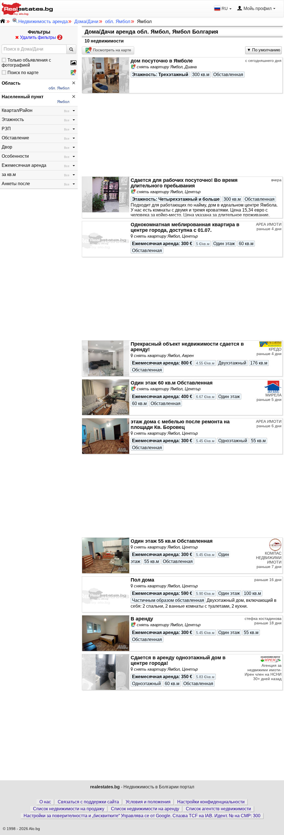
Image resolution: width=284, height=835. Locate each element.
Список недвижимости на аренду (145, 808)
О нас (45, 801)
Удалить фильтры (40, 37)
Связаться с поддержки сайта (88, 801)
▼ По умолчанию (263, 49)
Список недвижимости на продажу (68, 808)
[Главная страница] (27, 8)
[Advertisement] (182, 135)
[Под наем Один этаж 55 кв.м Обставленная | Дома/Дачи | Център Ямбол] (105, 633)
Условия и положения (148, 801)
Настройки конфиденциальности (211, 801)
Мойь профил (257, 8)
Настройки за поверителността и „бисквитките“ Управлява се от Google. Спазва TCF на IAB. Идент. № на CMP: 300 (142, 815)
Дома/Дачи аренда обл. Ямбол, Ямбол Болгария (151, 32)
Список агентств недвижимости (218, 808)
